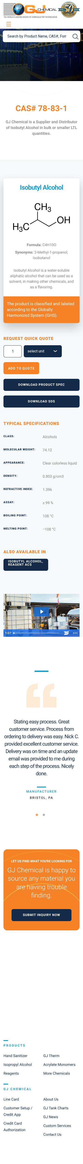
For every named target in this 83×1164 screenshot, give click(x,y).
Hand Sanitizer (15, 1056)
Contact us (52, 1134)
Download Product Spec (41, 385)
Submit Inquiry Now (41, 915)
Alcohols (50, 437)
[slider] (37, 633)
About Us (50, 1099)
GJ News (50, 1117)
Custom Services (57, 1125)
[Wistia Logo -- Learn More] (66, 633)
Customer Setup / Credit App (17, 1111)
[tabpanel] (41, 735)
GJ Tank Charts (55, 1108)
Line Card (11, 1099)
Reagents (11, 1073)
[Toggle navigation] (8, 24)
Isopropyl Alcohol (17, 1064)
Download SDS (41, 401)
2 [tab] (46, 815)
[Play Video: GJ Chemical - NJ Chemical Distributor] (41, 611)
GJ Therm (51, 1056)
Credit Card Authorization (14, 1126)
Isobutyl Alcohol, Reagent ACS (25, 563)
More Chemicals (56, 1073)
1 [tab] (39, 815)
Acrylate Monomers (59, 1064)
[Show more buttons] (75, 633)
